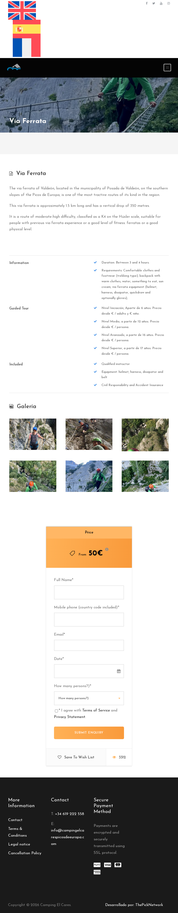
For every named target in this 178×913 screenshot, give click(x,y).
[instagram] (168, 3)
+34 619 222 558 (69, 814)
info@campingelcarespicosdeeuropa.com (67, 837)
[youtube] (161, 3)
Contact (15, 820)
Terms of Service (96, 710)
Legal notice (19, 844)
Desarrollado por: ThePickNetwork (134, 905)
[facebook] (146, 3)
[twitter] (153, 3)
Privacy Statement (69, 717)
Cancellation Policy (24, 853)
